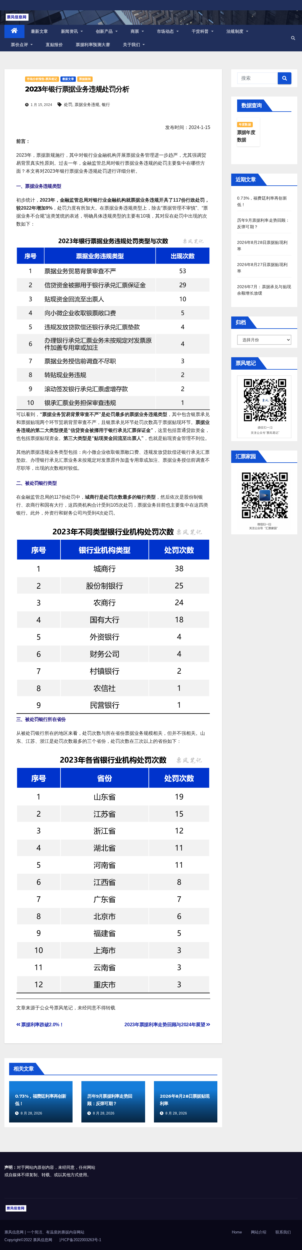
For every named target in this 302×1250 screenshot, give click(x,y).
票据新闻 (85, 79)
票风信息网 (14, 1232)
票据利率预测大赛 (93, 44)
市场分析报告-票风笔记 (42, 79)
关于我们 (132, 44)
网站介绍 (258, 1232)
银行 (106, 104)
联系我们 (283, 1232)
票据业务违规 (87, 104)
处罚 (68, 104)
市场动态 (166, 31)
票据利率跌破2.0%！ (42, 1024)
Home (237, 1232)
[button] (293, 38)
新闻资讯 (70, 31)
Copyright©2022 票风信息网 (28, 1240)
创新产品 (105, 31)
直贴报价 (54, 44)
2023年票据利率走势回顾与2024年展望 (165, 1024)
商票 (136, 31)
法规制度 (235, 31)
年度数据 (245, 124)
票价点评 (20, 44)
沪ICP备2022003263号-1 (80, 1240)
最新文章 (39, 31)
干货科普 (201, 31)
